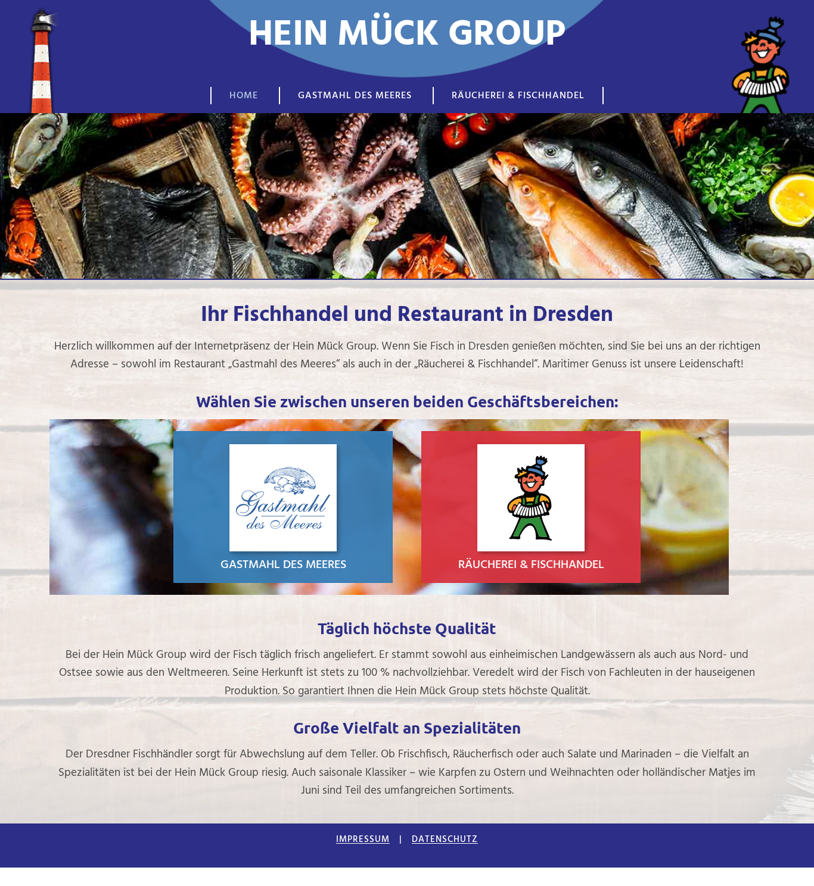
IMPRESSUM (363, 839)
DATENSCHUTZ (445, 839)
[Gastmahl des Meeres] (283, 507)
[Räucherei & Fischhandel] (531, 507)
